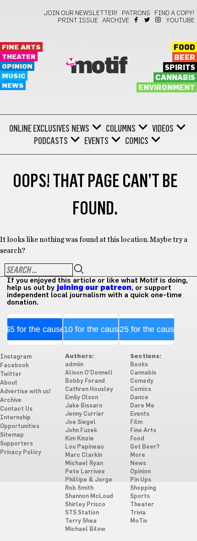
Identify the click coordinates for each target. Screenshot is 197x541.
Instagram (158, 19)
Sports (140, 496)
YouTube (180, 20)
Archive (115, 20)
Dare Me (142, 406)
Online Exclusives (39, 128)
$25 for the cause (147, 329)
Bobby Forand (85, 381)
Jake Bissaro (84, 406)
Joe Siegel (80, 422)
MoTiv (138, 521)
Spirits (180, 67)
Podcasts (51, 140)
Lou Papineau (84, 447)
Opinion (17, 66)
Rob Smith (79, 488)
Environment (166, 87)
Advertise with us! (25, 392)
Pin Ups (140, 480)
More (137, 455)
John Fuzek (81, 431)
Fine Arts (21, 47)
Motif (99, 66)
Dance (139, 398)
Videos (163, 128)
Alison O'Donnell (89, 373)
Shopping (143, 488)
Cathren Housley (89, 389)
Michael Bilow (85, 529)
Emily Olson (81, 398)
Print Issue (78, 20)
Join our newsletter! (81, 13)
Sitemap (12, 435)
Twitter (147, 19)
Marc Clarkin (83, 455)
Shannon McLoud (89, 496)
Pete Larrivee (85, 472)
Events (96, 140)
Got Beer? (144, 447)
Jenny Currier (84, 414)
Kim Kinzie (79, 439)
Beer (184, 57)
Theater (19, 57)
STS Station (82, 513)
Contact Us (16, 409)
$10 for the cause (91, 329)
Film (136, 422)
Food (184, 47)
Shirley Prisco (85, 505)
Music (14, 76)
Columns (121, 128)
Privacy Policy (20, 452)
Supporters (16, 444)
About (8, 383)
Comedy (141, 381)
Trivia (138, 513)
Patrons (136, 13)
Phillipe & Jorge (88, 480)
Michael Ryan (84, 463)
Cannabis (175, 77)
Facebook (136, 19)
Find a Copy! (174, 13)
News (13, 85)
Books (139, 365)
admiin (74, 365)
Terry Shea (81, 521)
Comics (136, 140)
